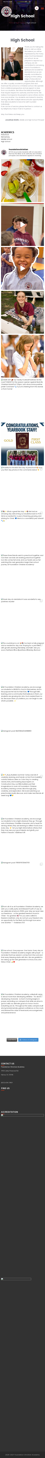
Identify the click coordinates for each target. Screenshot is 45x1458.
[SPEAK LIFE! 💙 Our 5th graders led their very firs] (22, 268)
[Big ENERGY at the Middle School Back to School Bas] (22, 224)
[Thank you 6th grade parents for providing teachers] (22, 180)
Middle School (6, 139)
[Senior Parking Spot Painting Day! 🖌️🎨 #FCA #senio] (22, 312)
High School (20, 23)
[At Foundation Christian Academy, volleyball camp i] (22, 1014)
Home (11, 23)
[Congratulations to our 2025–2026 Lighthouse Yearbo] (22, 444)
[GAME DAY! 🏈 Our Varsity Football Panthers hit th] (22, 400)
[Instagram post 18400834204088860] (22, 751)
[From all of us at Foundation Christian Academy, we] (22, 926)
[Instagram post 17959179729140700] (22, 883)
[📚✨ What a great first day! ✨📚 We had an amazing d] (22, 531)
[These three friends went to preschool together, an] (22, 575)
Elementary (5, 137)
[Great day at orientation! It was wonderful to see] (22, 619)
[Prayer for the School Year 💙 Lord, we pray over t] (22, 356)
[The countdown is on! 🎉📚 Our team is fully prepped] (22, 663)
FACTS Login (7, 2)
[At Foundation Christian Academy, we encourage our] (22, 707)
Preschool (5, 135)
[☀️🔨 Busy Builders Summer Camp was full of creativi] (22, 795)
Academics (7, 132)
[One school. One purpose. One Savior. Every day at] (22, 970)
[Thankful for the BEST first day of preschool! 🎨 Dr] (22, 487)
